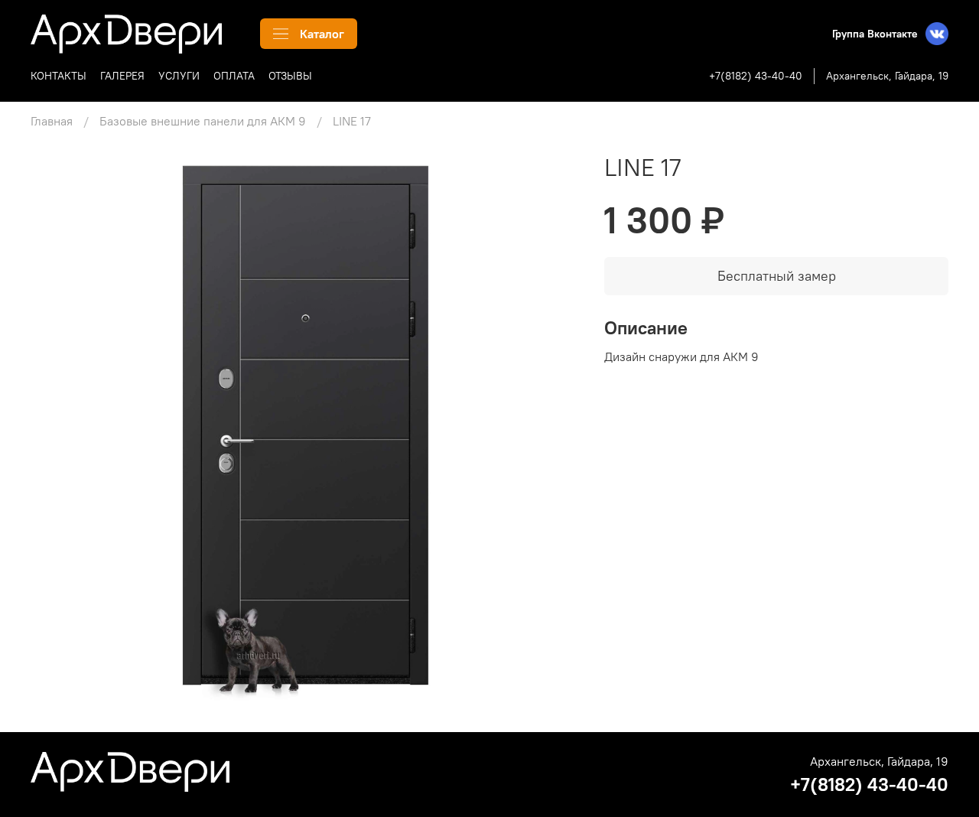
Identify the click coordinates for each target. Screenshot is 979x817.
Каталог (322, 33)
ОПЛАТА (234, 76)
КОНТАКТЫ (58, 76)
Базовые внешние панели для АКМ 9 (202, 121)
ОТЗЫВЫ (290, 76)
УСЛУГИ (179, 76)
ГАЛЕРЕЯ (122, 76)
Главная (52, 121)
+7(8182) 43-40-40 (755, 76)
